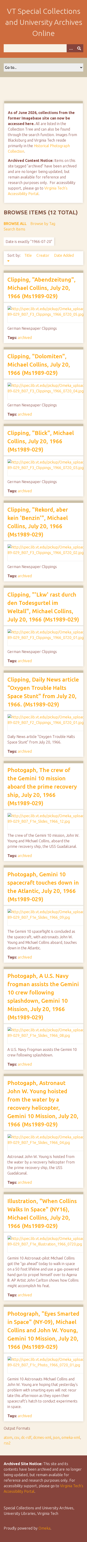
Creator (43, 255)
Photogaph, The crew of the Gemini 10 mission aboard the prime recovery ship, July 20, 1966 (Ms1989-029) (42, 786)
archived (25, 337)
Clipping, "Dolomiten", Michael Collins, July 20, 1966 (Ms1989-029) (38, 364)
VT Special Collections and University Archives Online (43, 22)
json (56, 1437)
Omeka (44, 1528)
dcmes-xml (42, 1437)
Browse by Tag (42, 224)
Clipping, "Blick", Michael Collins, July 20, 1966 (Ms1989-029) (40, 441)
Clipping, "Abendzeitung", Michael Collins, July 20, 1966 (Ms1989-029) (41, 288)
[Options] (71, 48)
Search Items (14, 229)
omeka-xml (70, 1437)
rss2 (7, 1443)
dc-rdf (26, 1437)
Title (28, 255)
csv (16, 1437)
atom (8, 1437)
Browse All (15, 224)
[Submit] (79, 48)
